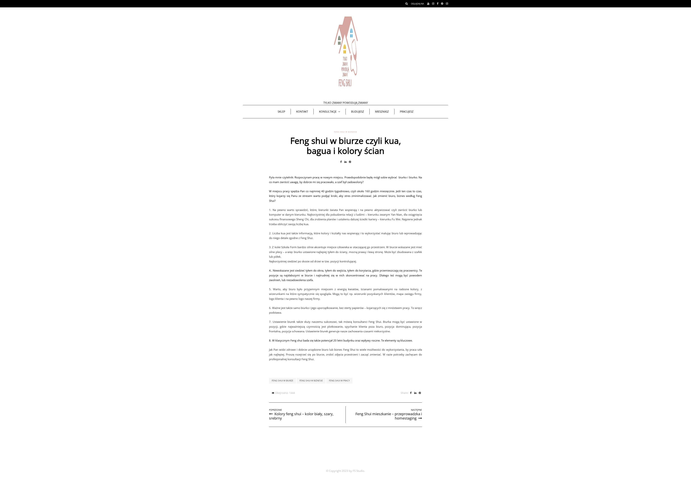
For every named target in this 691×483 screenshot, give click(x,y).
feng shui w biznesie (311, 380)
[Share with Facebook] (341, 162)
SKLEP (281, 111)
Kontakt (302, 111)
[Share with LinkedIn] (345, 162)
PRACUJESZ (407, 111)
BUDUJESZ (357, 111)
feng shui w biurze (282, 380)
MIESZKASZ (382, 111)
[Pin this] (350, 162)
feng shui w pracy (339, 380)
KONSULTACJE (328, 111)
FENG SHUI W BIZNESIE (345, 132)
